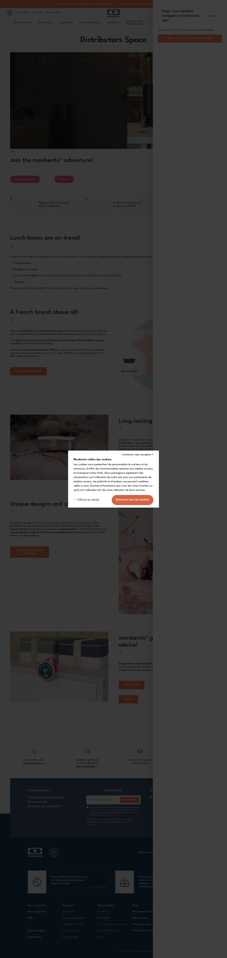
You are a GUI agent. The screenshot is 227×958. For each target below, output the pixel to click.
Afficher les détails (88, 499)
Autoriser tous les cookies (132, 499)
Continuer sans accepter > (137, 455)
